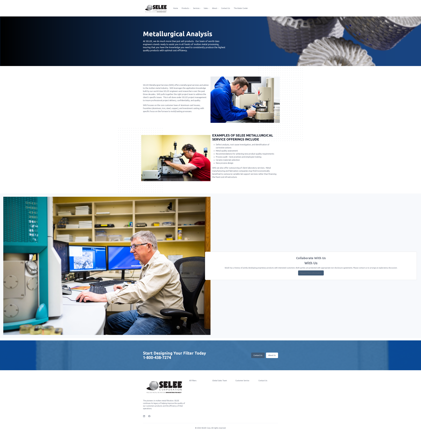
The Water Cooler (241, 8)
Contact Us (225, 8)
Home (175, 8)
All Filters (192, 381)
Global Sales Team (219, 381)
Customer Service (242, 381)
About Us (272, 355)
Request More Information (310, 273)
